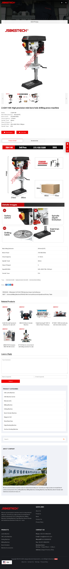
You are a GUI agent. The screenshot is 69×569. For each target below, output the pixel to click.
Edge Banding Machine (10, 425)
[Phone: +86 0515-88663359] (67, 144)
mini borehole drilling (34, 280)
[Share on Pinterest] (12, 285)
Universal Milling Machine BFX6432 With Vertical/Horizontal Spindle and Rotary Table (29, 294)
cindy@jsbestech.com (46, 536)
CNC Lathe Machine (9, 392)
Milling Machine (8, 405)
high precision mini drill (22, 280)
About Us (38, 511)
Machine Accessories (7, 548)
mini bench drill (10, 280)
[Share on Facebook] (6, 285)
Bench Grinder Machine (10, 413)
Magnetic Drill (7, 417)
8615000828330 (46, 539)
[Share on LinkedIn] (10, 285)
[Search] (64, 439)
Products (38, 513)
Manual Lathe (7, 401)
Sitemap (37, 562)
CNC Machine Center (9, 396)
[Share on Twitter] (8, 285)
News (37, 516)
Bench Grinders (5, 545)
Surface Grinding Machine (11, 429)
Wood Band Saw (8, 421)
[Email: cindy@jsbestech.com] (67, 150)
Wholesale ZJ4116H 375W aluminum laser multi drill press (24, 292)
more (23, 520)
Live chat (23, 132)
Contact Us (39, 519)
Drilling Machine (8, 409)
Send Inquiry (9, 132)
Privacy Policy (39, 522)
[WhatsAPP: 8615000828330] (67, 147)
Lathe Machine (5, 534)
